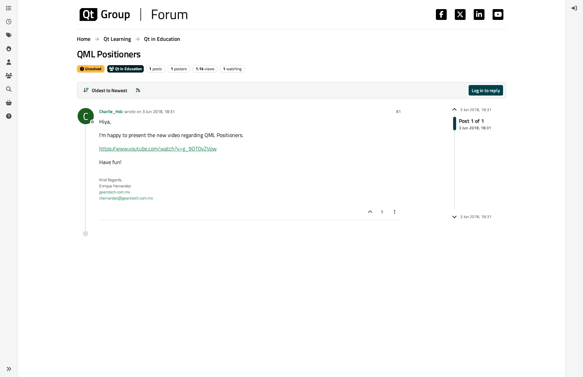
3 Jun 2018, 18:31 (158, 111)
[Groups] (9, 75)
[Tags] (9, 35)
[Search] (9, 89)
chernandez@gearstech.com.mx (126, 198)
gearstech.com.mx (114, 192)
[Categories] (9, 8)
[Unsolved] (9, 116)
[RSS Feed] (138, 90)
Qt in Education (128, 68)
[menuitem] (574, 8)
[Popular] (9, 48)
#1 (398, 111)
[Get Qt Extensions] (9, 102)
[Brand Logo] (133, 14)
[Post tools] (395, 212)
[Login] (574, 8)
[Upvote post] (370, 212)
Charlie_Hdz (111, 111)
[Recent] (9, 21)
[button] (9, 368)
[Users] (9, 62)
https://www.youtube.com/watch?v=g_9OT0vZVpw (158, 148)
